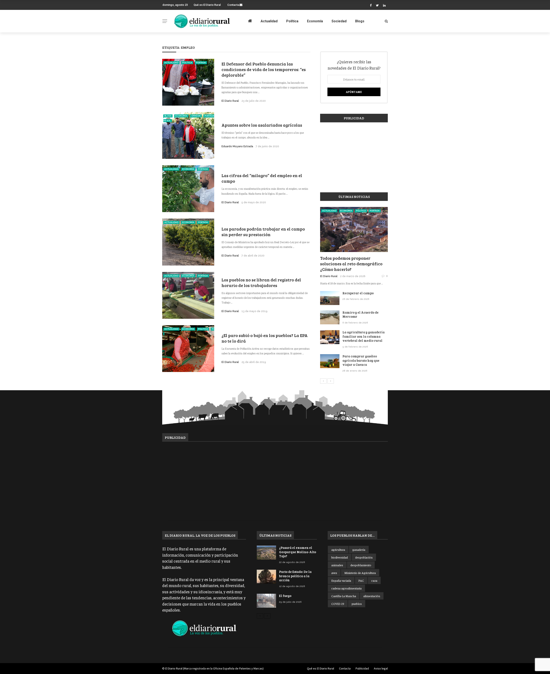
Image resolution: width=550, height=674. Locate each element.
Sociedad (339, 21)
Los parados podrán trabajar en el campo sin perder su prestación (263, 231)
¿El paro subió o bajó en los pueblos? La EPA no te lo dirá (265, 338)
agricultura (338, 549)
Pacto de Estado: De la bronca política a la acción (295, 575)
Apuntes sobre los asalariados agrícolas (262, 125)
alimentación (371, 596)
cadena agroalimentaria (346, 588)
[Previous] (323, 381)
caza (374, 580)
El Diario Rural (230, 100)
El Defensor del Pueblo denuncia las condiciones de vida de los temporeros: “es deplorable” (264, 69)
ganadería (358, 549)
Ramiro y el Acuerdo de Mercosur (360, 314)
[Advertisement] (354, 155)
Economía (315, 21)
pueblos (356, 604)
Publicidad (362, 668)
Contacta (233, 4)
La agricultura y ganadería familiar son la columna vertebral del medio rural (363, 336)
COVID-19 (337, 604)
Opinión (196, 116)
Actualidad (269, 21)
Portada (201, 62)
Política (292, 21)
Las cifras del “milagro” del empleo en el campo (262, 178)
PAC (361, 580)
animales (337, 565)
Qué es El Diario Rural (207, 4)
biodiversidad (339, 557)
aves (334, 573)
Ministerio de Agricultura (360, 573)
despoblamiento (360, 565)
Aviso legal (381, 668)
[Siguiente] (330, 381)
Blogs (359, 21)
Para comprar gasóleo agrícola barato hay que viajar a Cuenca (360, 360)
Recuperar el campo (358, 293)
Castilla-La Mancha (343, 596)
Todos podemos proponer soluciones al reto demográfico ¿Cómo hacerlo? (351, 263)
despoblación (364, 557)
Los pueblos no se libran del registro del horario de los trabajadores (261, 282)
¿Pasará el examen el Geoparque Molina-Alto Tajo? (297, 551)
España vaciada (341, 580)
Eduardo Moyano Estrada (237, 146)
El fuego (285, 596)
